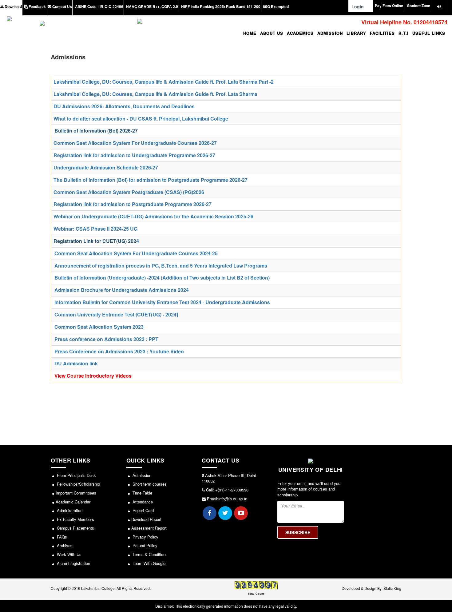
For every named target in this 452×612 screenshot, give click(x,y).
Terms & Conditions (149, 554)
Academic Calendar (73, 502)
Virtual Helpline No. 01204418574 (403, 22)
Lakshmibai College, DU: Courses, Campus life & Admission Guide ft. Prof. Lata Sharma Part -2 (164, 81)
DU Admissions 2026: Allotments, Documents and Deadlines (124, 106)
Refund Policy (144, 545)
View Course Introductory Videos (93, 375)
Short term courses (149, 484)
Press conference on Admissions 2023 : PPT (106, 339)
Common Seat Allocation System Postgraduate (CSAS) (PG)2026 (129, 192)
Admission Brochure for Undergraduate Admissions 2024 (121, 289)
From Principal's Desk (76, 475)
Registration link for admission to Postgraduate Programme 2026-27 (133, 204)
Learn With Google (148, 563)
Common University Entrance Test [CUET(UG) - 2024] (116, 314)
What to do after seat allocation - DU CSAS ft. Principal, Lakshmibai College (141, 118)
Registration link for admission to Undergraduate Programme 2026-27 (135, 155)
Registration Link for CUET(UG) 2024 (96, 240)
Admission (141, 475)
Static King (392, 588)
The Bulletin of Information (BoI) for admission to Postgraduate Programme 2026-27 (151, 179)
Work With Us (68, 554)
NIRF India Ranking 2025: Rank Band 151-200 (220, 6)
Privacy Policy (144, 537)
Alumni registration (73, 563)
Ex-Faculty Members (75, 519)
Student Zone (418, 5)
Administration (69, 510)
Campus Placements (75, 528)
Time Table (141, 493)
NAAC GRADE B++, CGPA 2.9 (151, 6)
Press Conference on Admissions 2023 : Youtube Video (119, 351)
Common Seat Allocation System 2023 (99, 326)
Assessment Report (149, 528)
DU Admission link (76, 363)
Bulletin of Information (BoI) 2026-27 (96, 130)
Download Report (146, 519)
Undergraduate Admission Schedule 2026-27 (106, 167)
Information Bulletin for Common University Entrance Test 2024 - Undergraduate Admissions (162, 302)
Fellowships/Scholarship (78, 484)
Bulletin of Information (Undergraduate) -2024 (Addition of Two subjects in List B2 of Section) (162, 277)
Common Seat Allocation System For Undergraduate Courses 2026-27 (135, 142)
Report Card (142, 510)
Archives (64, 545)
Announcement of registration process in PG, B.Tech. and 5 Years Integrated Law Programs (160, 265)
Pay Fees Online (389, 5)
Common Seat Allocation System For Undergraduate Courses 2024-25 (136, 253)
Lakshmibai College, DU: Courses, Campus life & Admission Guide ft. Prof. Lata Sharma (155, 93)
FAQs (61, 537)
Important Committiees (76, 493)
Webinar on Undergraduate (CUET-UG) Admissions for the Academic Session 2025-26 (153, 216)
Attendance (142, 502)
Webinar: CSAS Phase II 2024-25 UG (95, 228)
